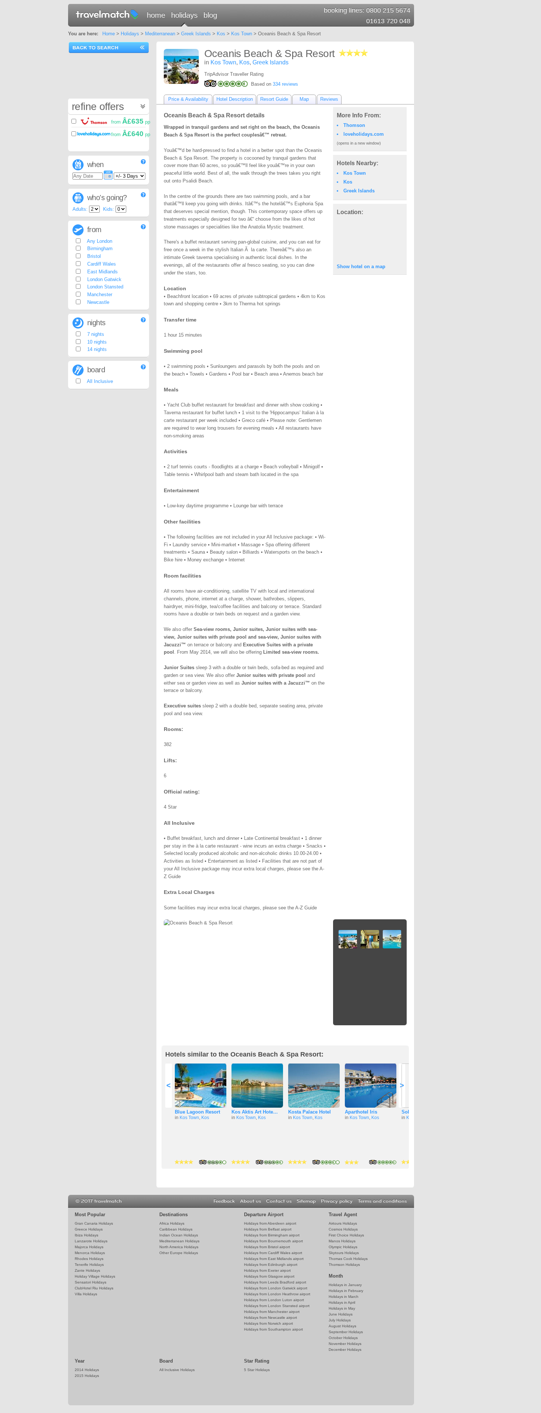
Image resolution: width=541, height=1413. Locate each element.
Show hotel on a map (361, 266)
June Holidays (341, 1314)
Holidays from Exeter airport (267, 1270)
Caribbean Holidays (175, 1229)
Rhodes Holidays (89, 1259)
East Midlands (102, 271)
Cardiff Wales (101, 264)
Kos (221, 33)
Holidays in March (343, 1297)
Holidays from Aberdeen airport (270, 1223)
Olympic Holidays (343, 1247)
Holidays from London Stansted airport (277, 1306)
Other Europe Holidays (178, 1253)
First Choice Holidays (346, 1235)
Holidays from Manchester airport (272, 1312)
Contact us (278, 1201)
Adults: (80, 209)
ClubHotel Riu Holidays (94, 1288)
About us (250, 1201)
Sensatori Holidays (90, 1282)
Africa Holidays (171, 1223)
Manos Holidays (342, 1241)
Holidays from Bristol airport (267, 1247)
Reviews (329, 99)
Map (304, 99)
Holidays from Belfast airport (267, 1229)
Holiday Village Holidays (95, 1276)
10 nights (96, 342)
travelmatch (107, 14)
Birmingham (99, 248)
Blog (210, 15)
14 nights (96, 349)
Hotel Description (234, 99)
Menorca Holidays (90, 1253)
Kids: (108, 209)
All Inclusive (99, 381)
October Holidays (343, 1338)
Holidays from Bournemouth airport (273, 1241)
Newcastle (97, 302)
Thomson (354, 125)
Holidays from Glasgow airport (269, 1276)
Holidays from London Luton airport (274, 1300)
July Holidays (340, 1320)
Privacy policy (337, 1201)
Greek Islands (196, 33)
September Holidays (346, 1332)
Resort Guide (274, 99)
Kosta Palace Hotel (309, 1112)
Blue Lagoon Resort (197, 1112)
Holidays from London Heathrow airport (277, 1294)
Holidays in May (342, 1308)
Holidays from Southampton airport (273, 1329)
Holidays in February (346, 1291)
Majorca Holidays (89, 1247)
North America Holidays (178, 1247)
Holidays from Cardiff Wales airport (273, 1253)
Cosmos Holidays (343, 1229)
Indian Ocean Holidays (178, 1235)
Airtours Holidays (343, 1223)
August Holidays (342, 1326)
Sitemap (306, 1201)
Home (156, 15)
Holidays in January (345, 1285)
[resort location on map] (370, 239)
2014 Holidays (87, 1370)
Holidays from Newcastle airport (270, 1318)
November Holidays (345, 1344)
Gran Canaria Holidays (94, 1223)
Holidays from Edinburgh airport (270, 1265)
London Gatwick (103, 279)
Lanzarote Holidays (91, 1241)
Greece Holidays (89, 1229)
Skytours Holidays (344, 1253)
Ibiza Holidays (86, 1235)
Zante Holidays (87, 1270)
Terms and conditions (382, 1201)
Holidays (184, 15)
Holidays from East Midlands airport (274, 1259)
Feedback (224, 1201)
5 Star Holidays (257, 1370)
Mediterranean (160, 33)
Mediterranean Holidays (179, 1241)
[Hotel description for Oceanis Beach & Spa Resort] (181, 66)
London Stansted (104, 287)
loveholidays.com (363, 134)
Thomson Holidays (344, 1265)
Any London (99, 241)
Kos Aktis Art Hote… (254, 1112)
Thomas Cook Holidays (348, 1259)
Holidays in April (342, 1302)
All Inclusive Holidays (177, 1370)
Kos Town (241, 33)
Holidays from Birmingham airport (272, 1235)
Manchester (99, 294)
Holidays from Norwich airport (268, 1323)
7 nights (95, 334)
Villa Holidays (86, 1294)
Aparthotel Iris (361, 1112)
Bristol (93, 256)
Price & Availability (188, 99)
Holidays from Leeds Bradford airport (275, 1282)
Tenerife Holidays (89, 1265)
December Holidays (345, 1350)
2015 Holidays (87, 1376)
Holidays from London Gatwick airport (275, 1288)
